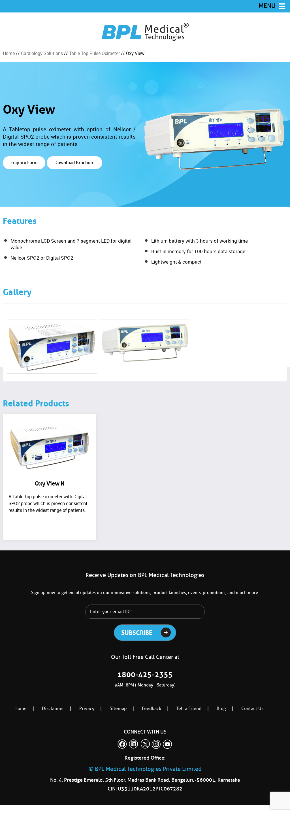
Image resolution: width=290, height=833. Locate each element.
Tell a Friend (188, 708)
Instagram (156, 744)
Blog (221, 708)
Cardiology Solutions (42, 53)
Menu (267, 6)
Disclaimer (53, 708)
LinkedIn (133, 744)
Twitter (145, 744)
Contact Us (252, 708)
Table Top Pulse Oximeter (94, 53)
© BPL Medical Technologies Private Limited (145, 769)
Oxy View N (49, 483)
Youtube (167, 744)
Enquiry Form (24, 162)
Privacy (86, 708)
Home (9, 53)
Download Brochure (74, 162)
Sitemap (118, 708)
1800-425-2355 (145, 674)
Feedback (151, 708)
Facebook (122, 744)
